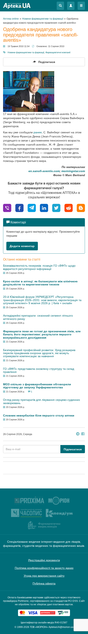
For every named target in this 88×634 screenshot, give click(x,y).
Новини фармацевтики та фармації (26, 52)
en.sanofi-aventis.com (44, 171)
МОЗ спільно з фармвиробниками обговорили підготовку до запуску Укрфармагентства (37, 386)
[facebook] (19, 207)
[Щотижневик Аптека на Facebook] (83, 434)
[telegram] (32, 207)
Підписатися (73, 449)
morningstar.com (73, 171)
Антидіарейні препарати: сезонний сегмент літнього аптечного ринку (38, 317)
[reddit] (68, 207)
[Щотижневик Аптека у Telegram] (78, 434)
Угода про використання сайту (44, 575)
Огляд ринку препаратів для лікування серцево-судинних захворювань (41, 401)
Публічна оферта (44, 583)
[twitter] (56, 207)
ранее (38, 132)
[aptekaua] (81, 207)
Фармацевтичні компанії (57, 52)
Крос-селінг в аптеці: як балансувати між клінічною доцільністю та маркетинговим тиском (40, 283)
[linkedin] (44, 207)
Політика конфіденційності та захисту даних (44, 568)
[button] (60, 6)
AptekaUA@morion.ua (61, 627)
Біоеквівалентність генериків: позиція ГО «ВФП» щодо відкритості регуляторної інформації (39, 267)
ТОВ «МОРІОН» (39, 627)
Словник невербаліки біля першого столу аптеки (38, 415)
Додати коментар (22, 246)
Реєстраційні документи (44, 560)
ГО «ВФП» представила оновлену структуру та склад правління (38, 370)
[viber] (7, 207)
